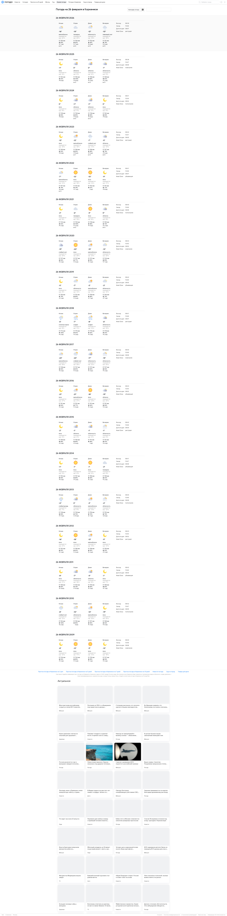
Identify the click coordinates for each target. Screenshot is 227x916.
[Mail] (2, 2)
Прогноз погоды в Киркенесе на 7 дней (107, 671)
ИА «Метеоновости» (220, 914)
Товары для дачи (183, 671)
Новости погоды (158, 671)
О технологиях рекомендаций (189, 914)
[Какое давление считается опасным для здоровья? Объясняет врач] (71, 727)
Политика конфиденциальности (172, 914)
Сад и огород (170, 671)
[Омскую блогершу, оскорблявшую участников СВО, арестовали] (127, 784)
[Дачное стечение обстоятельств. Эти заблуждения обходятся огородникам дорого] (156, 898)
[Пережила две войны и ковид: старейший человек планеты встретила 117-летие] (99, 813)
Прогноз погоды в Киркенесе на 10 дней (136, 671)
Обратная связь (202, 914)
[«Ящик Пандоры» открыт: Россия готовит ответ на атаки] (127, 869)
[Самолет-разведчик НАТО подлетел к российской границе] (127, 756)
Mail (3, 914)
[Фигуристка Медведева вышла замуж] (71, 869)
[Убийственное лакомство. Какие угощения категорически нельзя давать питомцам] (127, 898)
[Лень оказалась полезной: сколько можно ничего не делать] (156, 869)
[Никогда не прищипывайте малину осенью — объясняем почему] (127, 727)
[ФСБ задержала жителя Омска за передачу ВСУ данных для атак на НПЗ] (156, 841)
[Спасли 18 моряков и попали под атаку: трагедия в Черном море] (156, 813)
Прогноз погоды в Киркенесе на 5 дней (79, 671)
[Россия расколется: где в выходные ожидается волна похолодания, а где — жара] (71, 756)
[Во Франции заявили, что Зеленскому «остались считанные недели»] (156, 699)
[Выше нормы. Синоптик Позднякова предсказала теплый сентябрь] (156, 756)
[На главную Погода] (8, 2)
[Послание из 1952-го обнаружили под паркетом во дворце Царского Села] (99, 699)
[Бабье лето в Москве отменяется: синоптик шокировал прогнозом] (127, 813)
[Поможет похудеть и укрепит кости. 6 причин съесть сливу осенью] (99, 727)
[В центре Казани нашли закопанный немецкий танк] (156, 727)
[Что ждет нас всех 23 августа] (71, 813)
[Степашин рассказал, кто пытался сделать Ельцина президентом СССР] (127, 699)
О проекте (159, 914)
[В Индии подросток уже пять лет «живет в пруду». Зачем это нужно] (99, 784)
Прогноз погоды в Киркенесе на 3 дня (50, 671)
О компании (8, 914)
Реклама (15, 914)
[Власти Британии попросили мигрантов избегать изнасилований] (71, 841)
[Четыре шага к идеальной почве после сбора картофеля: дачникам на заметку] (127, 841)
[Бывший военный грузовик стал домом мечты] (99, 869)
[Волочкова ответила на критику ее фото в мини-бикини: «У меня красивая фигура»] (99, 898)
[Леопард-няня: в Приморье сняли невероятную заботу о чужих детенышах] (71, 784)
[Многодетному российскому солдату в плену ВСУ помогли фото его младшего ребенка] (71, 699)
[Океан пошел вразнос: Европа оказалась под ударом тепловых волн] (99, 756)
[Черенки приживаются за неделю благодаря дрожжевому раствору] (156, 784)
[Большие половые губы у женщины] (71, 898)
